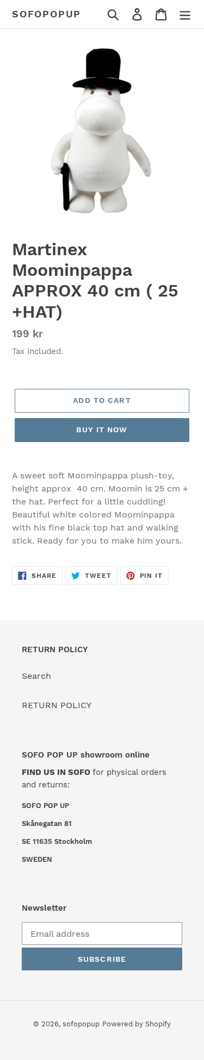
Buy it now (101, 429)
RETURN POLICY (56, 705)
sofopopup (46, 14)
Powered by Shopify (136, 1024)
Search (36, 676)
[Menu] (185, 14)
